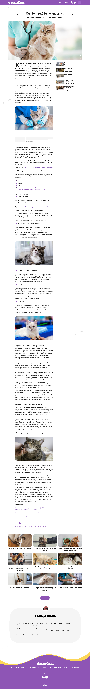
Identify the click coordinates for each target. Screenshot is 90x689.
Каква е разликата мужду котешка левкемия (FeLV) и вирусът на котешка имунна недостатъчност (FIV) (33, 508)
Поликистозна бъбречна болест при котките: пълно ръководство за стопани (45, 588)
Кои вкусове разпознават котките (19, 548)
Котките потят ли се (69, 63)
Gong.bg (22, 667)
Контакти (49, 669)
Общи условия (49, 680)
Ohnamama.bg (28, 667)
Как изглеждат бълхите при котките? (70, 567)
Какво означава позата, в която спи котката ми (68, 70)
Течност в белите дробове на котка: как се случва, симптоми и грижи (33, 516)
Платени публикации (38, 671)
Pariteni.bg (39, 667)
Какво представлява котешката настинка (27, 513)
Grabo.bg (34, 667)
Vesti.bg (55, 667)
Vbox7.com (17, 667)
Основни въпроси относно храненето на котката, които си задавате (20, 568)
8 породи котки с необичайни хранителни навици (69, 82)
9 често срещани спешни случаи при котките (70, 588)
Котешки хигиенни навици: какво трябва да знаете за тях (69, 88)
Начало (10, 7)
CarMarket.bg (65, 667)
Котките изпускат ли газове (19, 587)
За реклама (44, 669)
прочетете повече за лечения (34, 188)
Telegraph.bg (76, 667)
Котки (66, 2)
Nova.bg (59, 667)
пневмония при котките (20, 528)
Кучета (60, 2)
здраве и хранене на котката (40, 526)
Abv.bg (12, 667)
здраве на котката (29, 526)
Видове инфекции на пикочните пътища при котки (45, 567)
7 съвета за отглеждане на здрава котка (45, 549)
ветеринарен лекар (19, 526)
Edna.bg (44, 667)
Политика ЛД (52, 671)
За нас (39, 669)
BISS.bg (71, 667)
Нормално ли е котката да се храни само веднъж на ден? (70, 549)
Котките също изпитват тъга (68, 75)
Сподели (17, 522)
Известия (45, 673)
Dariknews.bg (49, 667)
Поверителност (46, 671)
